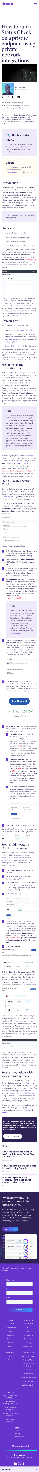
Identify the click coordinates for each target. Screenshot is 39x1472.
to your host (16, 357)
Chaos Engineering (20, 108)
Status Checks (25, 1110)
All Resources (28, 1324)
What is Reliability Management (11, 1408)
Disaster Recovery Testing (28, 1365)
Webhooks (30, 1083)
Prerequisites (10, 321)
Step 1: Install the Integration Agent (13, 366)
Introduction (10, 183)
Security (28, 1343)
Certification (28, 1339)
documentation (11, 172)
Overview (8, 228)
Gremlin (9, 106)
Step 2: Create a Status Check (16, 482)
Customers (10, 1339)
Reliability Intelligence (28, 1381)
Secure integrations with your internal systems (17, 1074)
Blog (28, 1327)
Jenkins (12, 1093)
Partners (11, 1343)
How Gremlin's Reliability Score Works (10, 1402)
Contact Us (10, 1335)
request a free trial (25, 330)
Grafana (27, 1090)
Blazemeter (32, 1093)
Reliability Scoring (28, 1385)
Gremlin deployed (11, 346)
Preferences (19, 1436)
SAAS (10, 1364)
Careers (10, 1331)
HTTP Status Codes (17, 736)
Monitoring (10, 108)
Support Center (28, 1346)
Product (10, 1346)
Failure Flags (28, 1370)
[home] (7, 3)
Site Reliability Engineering (21, 106)
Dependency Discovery (28, 1356)
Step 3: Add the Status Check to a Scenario (15, 846)
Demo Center (28, 1335)
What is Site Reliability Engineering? (10, 1414)
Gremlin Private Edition (28, 1377)
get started (10, 1229)
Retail (10, 1356)
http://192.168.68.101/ (9, 496)
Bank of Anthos (13, 339)
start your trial (12, 1136)
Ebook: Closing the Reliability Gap (10, 1396)
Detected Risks (28, 1360)
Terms (17, 1430)
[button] (35, 3)
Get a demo (11, 1324)
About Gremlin (11, 1327)
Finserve (11, 1360)
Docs (28, 1331)
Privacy (17, 1433)
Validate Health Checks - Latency (13, 858)
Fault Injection (28, 1374)
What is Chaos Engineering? (11, 1420)
